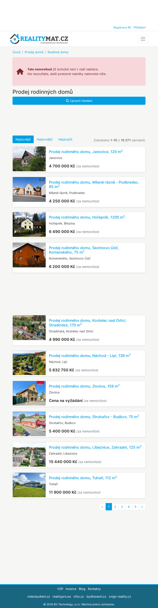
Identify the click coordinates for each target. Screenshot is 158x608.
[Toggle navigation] (143, 39)
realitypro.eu (62, 596)
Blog (82, 589)
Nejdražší (65, 139)
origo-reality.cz (120, 596)
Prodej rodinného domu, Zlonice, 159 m (84, 386)
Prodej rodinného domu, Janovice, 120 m (86, 151)
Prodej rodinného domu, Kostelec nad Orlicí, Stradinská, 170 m (87, 322)
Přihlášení (139, 27)
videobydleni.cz (38, 596)
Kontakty (94, 589)
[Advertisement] (79, 11)
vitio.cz (78, 596)
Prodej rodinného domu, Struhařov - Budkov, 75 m (94, 416)
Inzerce (71, 589)
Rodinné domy (58, 52)
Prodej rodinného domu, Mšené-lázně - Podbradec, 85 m (94, 184)
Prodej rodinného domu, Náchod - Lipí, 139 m (90, 355)
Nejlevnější (44, 139)
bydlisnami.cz (96, 596)
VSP (60, 589)
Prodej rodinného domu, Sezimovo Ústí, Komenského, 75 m (84, 250)
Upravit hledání (80, 101)
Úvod (16, 52)
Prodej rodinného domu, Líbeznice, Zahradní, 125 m (95, 447)
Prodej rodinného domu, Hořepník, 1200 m (87, 217)
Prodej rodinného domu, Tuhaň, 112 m (83, 478)
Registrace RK (122, 27)
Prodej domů (34, 52)
